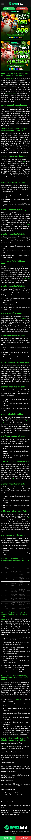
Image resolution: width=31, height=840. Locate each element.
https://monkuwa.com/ (11, 93)
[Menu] (2, 3)
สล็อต (22, 113)
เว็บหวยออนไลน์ (18, 699)
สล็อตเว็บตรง (10, 78)
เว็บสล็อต (23, 139)
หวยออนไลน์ (22, 318)
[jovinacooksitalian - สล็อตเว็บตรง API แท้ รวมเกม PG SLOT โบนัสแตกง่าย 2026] (15, 3)
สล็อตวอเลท (4, 619)
